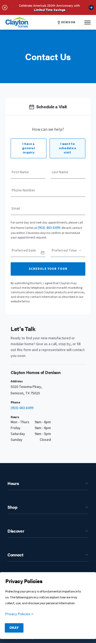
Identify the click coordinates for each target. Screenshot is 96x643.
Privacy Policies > (19, 614)
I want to (67, 148)
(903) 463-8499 (49, 227)
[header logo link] (17, 22)
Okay (14, 627)
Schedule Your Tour (48, 269)
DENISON (68, 22)
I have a (28, 148)
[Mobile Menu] (87, 22)
